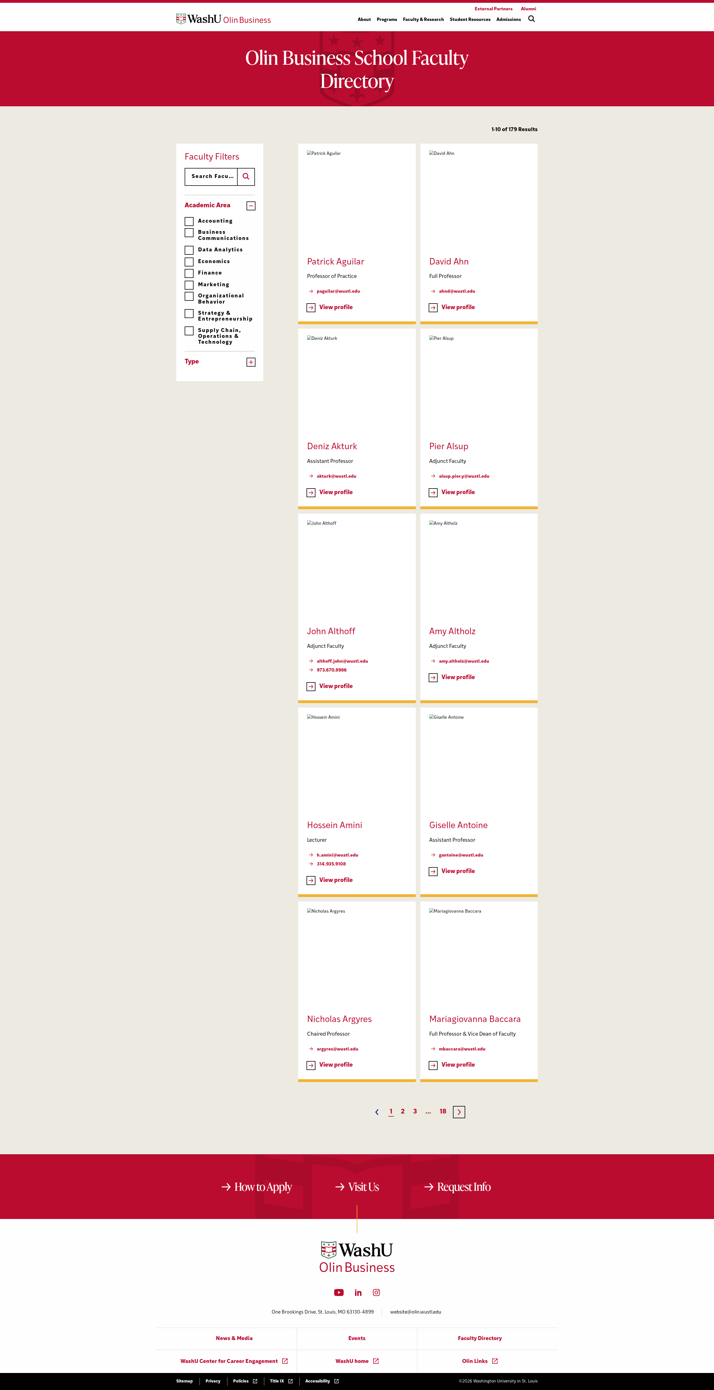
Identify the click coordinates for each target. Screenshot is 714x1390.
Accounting (215, 221)
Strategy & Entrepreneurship (225, 316)
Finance (210, 273)
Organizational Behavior (221, 299)
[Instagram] (376, 1294)
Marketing (214, 285)
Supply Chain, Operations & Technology (219, 336)
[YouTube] (339, 1294)
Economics (214, 261)
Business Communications (223, 235)
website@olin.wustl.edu (415, 1312)
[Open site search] (531, 19)
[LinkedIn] (358, 1294)
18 (443, 1112)
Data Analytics (220, 250)
